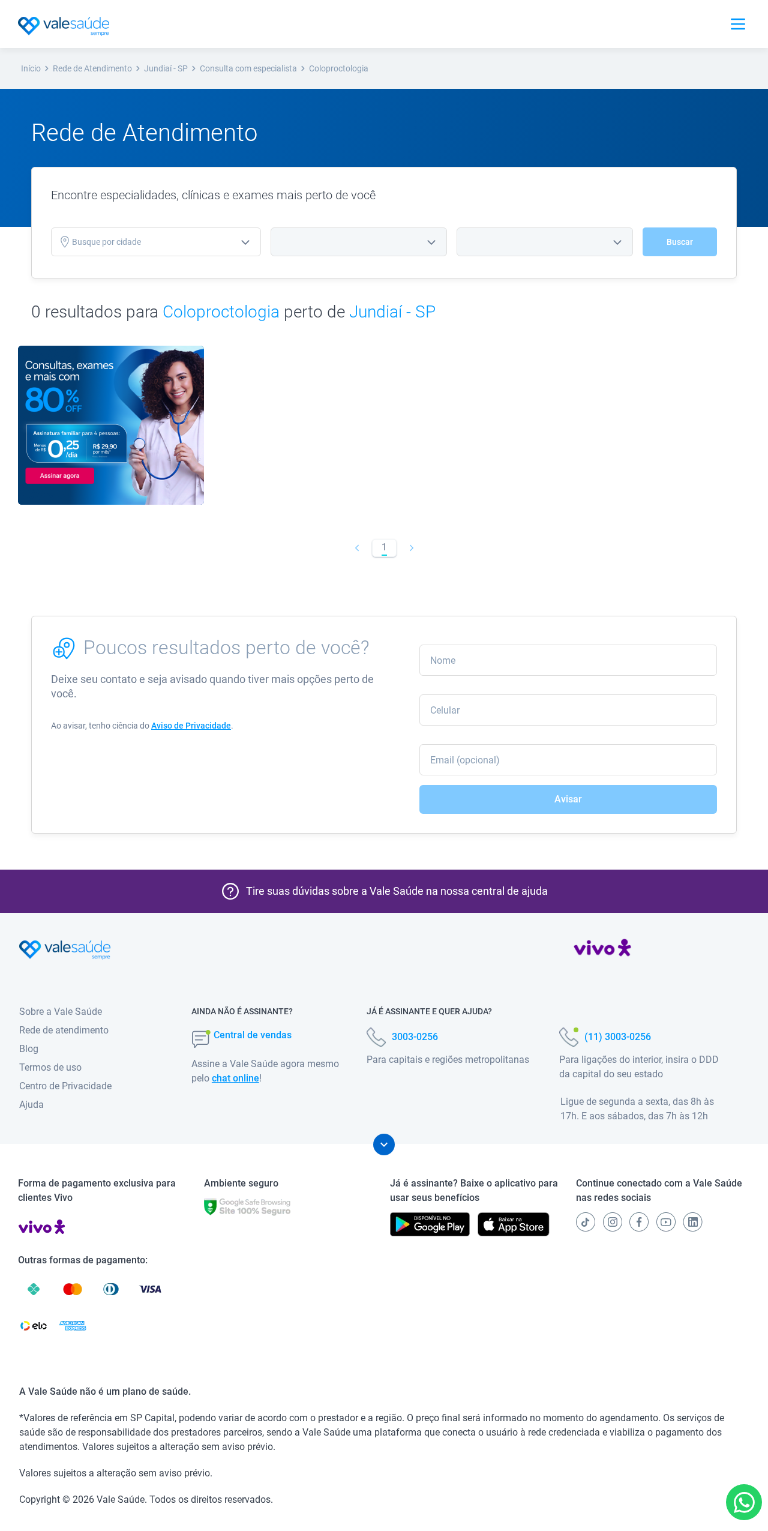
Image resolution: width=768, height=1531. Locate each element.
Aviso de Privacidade (191, 725)
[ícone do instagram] (612, 1222)
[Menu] (738, 24)
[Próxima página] (411, 548)
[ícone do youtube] (666, 1222)
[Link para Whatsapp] (744, 1502)
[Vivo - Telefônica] (602, 950)
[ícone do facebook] (639, 1222)
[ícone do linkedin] (693, 1222)
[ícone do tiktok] (585, 1222)
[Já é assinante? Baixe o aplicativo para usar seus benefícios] (430, 1224)
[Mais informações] (384, 1144)
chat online (235, 1078)
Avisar (568, 799)
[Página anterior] (356, 548)
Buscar (680, 242)
